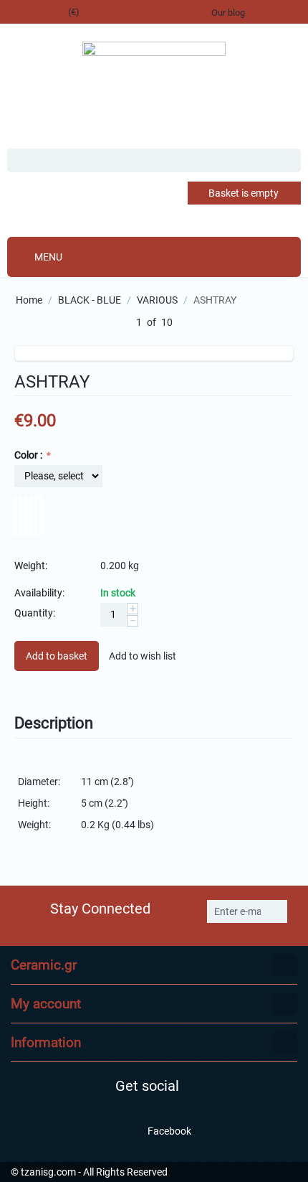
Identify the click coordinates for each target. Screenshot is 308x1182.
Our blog (228, 12)
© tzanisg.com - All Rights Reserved (89, 1172)
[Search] (290, 161)
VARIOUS (157, 300)
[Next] (189, 323)
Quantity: (34, 613)
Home (29, 300)
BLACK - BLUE (89, 300)
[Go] (275, 911)
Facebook (168, 1131)
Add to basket (56, 656)
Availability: (39, 593)
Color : (29, 455)
